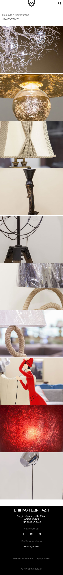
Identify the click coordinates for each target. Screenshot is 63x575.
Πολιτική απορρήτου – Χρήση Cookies (31, 558)
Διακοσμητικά (22, 15)
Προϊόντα (7, 15)
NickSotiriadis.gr (33, 568)
